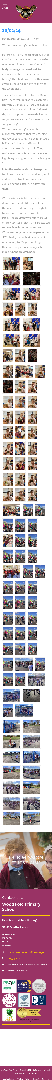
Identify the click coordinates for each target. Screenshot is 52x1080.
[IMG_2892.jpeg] (31, 788)
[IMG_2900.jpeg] (31, 757)
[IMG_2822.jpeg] (11, 510)
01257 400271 (13, 958)
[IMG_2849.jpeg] (20, 355)
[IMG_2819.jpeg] (24, 371)
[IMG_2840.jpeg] (31, 278)
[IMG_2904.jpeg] (31, 803)
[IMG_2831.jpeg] (31, 294)
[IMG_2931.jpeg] (40, 572)
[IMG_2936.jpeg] (8, 556)
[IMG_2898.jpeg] (24, 710)
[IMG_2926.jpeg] (8, 602)
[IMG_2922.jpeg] (40, 664)
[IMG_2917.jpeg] (8, 633)
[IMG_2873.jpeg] (20, 309)
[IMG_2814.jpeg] (8, 541)
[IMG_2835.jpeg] (32, 355)
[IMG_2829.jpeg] (31, 325)
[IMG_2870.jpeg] (20, 402)
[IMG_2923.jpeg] (8, 618)
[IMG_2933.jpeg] (32, 556)
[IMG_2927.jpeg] (28, 572)
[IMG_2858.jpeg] (32, 386)
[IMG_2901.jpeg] (31, 772)
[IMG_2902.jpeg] (24, 664)
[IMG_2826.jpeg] (11, 294)
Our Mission (26, 860)
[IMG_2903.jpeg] (11, 788)
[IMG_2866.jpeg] (20, 463)
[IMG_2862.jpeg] (32, 433)
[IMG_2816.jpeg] (28, 263)
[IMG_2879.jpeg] (8, 710)
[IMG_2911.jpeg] (8, 664)
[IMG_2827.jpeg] (11, 325)
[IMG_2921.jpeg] (32, 602)
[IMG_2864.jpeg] (8, 494)
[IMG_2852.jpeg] (8, 417)
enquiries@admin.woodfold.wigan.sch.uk (28, 965)
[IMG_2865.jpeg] (32, 402)
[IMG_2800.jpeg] (11, 572)
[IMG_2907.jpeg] (11, 803)
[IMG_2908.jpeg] (31, 741)
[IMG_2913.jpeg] (20, 680)
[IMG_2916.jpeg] (20, 556)
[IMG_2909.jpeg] (20, 618)
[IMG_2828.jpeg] (11, 263)
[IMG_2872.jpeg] (20, 494)
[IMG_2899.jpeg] (11, 726)
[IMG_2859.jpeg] (32, 463)
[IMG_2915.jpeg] (32, 633)
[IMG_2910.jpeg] (20, 649)
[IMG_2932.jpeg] (20, 541)
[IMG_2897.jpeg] (11, 695)
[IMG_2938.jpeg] (20, 525)
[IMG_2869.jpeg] (8, 402)
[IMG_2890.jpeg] (31, 726)
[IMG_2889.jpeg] (11, 741)
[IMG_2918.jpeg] (20, 633)
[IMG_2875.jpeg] (32, 448)
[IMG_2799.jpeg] (11, 278)
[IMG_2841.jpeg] (8, 386)
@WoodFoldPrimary (17, 971)
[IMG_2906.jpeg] (36, 680)
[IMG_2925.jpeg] (8, 587)
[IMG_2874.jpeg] (40, 371)
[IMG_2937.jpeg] (32, 541)
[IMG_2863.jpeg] (32, 309)
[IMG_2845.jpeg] (20, 433)
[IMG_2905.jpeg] (31, 695)
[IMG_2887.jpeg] (31, 818)
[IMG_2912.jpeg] (32, 525)
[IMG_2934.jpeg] (8, 525)
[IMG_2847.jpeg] (8, 309)
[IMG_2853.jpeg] (32, 417)
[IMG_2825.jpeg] (31, 340)
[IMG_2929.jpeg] (32, 618)
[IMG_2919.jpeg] (32, 587)
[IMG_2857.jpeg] (32, 494)
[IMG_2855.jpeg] (8, 448)
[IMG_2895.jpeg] (11, 818)
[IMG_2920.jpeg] (8, 680)
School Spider (31, 1074)
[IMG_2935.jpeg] (28, 510)
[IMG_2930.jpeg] (20, 602)
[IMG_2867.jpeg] (8, 479)
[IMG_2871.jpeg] (8, 463)
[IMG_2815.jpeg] (20, 448)
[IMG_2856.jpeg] (8, 371)
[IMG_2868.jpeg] (20, 417)
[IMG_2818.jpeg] (8, 355)
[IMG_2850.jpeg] (20, 386)
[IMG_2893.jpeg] (11, 772)
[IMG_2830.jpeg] (11, 340)
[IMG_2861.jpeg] (20, 479)
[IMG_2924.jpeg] (8, 649)
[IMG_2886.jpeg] (11, 757)
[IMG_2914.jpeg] (32, 649)
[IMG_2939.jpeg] (40, 510)
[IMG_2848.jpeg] (32, 479)
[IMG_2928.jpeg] (20, 587)
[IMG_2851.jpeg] (8, 433)
